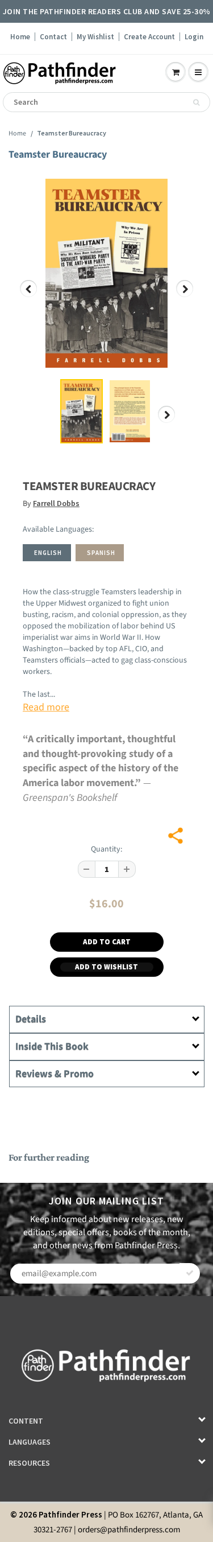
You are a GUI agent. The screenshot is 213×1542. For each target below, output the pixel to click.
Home (20, 36)
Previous (48, 422)
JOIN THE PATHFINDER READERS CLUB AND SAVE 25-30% (107, 11)
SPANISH (101, 553)
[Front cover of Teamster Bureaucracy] (106, 273)
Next (166, 422)
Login (194, 36)
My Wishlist (95, 36)
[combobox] (106, 102)
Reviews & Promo (54, 1074)
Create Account (149, 36)
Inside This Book (52, 1046)
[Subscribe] (189, 1273)
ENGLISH (48, 553)
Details (30, 1019)
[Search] (196, 102)
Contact (53, 36)
